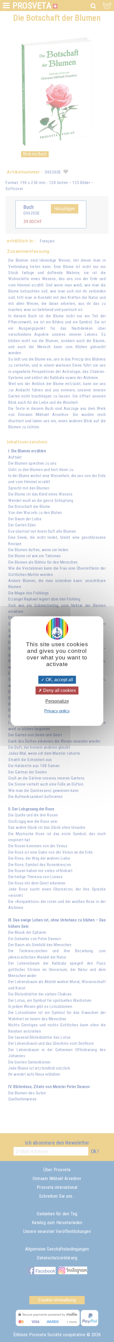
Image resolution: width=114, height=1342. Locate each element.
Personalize (57, 701)
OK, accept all (59, 679)
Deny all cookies (59, 690)
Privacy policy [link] (57, 710)
